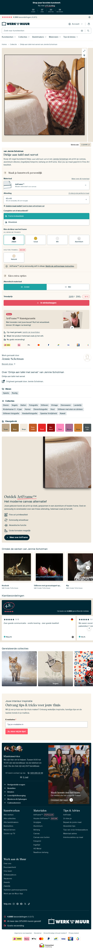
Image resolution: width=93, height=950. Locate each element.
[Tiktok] (29, 904)
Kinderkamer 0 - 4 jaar (12, 409)
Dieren (6, 405)
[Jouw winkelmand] (89, 24)
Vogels (15, 405)
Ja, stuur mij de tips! (16, 731)
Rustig (14, 393)
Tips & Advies (69, 37)
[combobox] (41, 30)
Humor (28, 409)
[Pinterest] (17, 904)
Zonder (27, 287)
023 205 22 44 (36, 773)
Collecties (22, 37)
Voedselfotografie (29, 413)
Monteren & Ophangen (17, 799)
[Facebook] (21, 904)
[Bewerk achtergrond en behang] (84, 55)
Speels (6, 393)
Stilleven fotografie (11, 413)
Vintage (54, 405)
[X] (25, 904)
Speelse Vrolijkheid (48, 413)
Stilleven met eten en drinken (70, 409)
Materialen (53, 37)
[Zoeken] (88, 30)
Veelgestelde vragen (16, 784)
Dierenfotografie (40, 409)
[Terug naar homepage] (16, 23)
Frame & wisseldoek (16, 216)
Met (69, 287)
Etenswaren (66, 405)
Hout (52, 409)
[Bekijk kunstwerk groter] (84, 51)
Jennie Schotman (15, 151)
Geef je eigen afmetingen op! (25, 206)
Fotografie (33, 405)
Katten (23, 405)
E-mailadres (10, 719)
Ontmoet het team (59, 800)
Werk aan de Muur (15, 859)
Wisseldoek (12, 222)
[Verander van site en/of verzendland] (89, 17)
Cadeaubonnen (14, 803)
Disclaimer (38, 933)
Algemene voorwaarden (23, 933)
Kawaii (62, 413)
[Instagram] (13, 904)
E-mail (25, 777)
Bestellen (11, 788)
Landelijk (77, 405)
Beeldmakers (38, 37)
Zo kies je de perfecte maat (79, 193)
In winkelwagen (48, 302)
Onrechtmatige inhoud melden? (55, 933)
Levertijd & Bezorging (16, 795)
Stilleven (44, 405)
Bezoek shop (7, 364)
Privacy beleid (74, 933)
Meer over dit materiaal (80, 179)
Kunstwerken (7, 37)
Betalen (10, 792)
